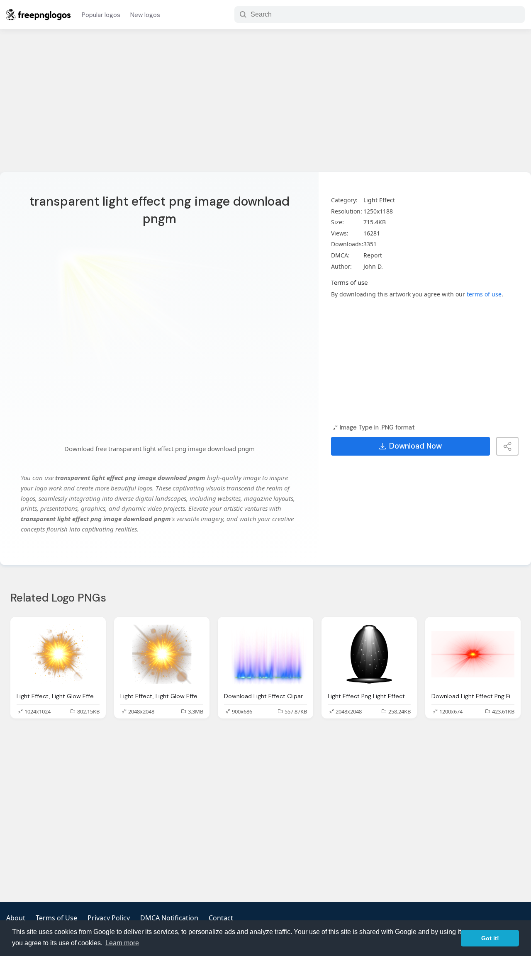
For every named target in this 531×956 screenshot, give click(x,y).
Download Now (415, 446)
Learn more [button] (122, 942)
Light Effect (379, 200)
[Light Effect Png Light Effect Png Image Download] (369, 654)
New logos (145, 15)
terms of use (484, 294)
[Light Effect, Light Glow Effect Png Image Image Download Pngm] (58, 654)
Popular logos (101, 15)
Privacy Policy (109, 917)
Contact (221, 917)
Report (372, 255)
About (15, 917)
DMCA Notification (169, 917)
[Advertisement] (265, 106)
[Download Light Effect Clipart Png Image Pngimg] (265, 654)
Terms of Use (56, 917)
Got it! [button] (490, 938)
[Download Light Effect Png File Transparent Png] (472, 654)
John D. (373, 266)
